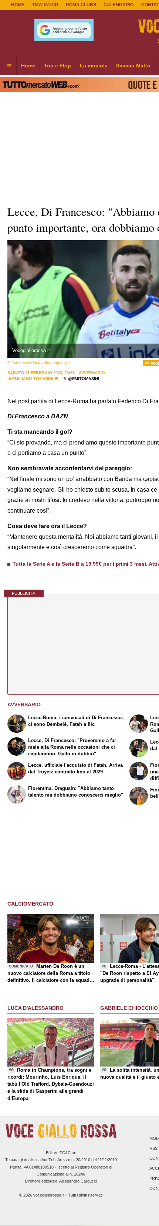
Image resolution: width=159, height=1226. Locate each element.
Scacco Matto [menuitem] (133, 65)
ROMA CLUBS (81, 5)
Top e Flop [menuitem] (57, 65)
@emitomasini (83, 378)
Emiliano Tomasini (32, 378)
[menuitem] (9, 65)
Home (17, 5)
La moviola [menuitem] (94, 65)
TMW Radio (45, 5)
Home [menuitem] (28, 65)
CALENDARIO (118, 5)
